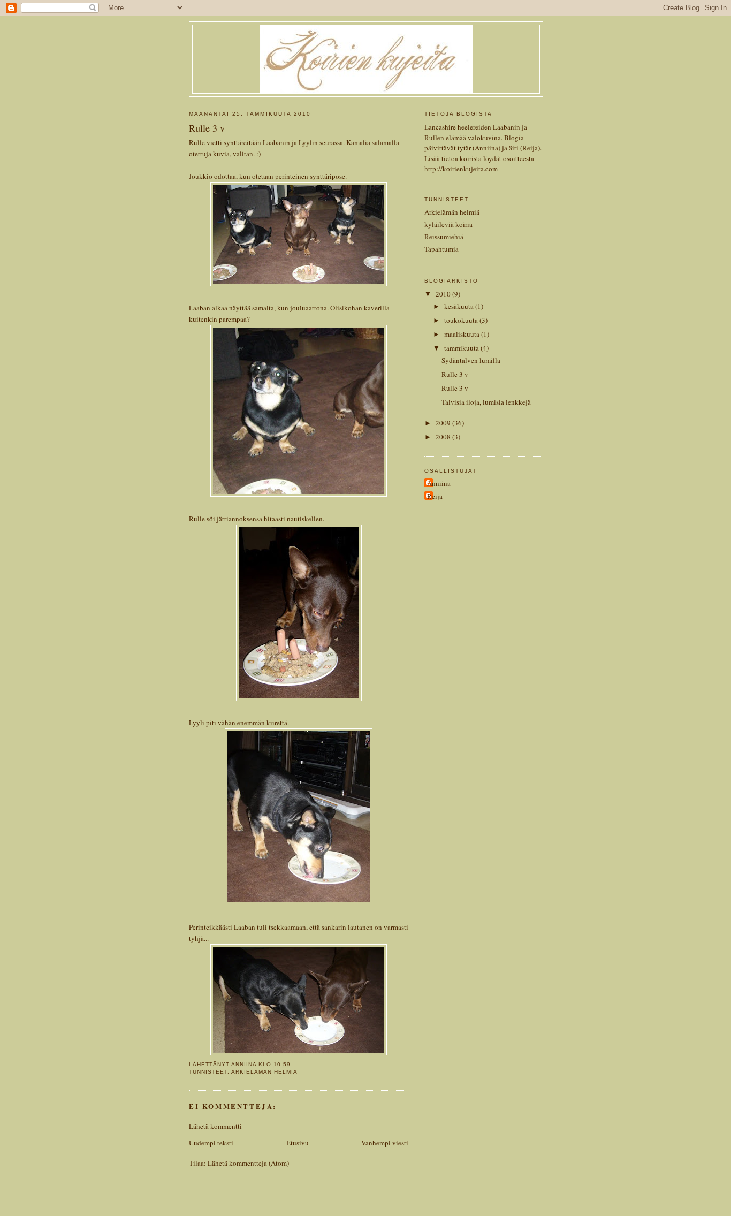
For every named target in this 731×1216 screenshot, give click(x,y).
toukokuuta (461, 320)
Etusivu (297, 1142)
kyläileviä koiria (448, 224)
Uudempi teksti (211, 1142)
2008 (444, 437)
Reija (435, 496)
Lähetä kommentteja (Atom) (248, 1163)
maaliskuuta (462, 334)
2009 (444, 423)
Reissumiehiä (443, 236)
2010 (444, 294)
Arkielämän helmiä (264, 1072)
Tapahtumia (441, 249)
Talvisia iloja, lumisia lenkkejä (486, 402)
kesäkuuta (459, 306)
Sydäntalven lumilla (470, 360)
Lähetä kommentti (215, 1126)
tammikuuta (462, 348)
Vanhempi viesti (384, 1142)
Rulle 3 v (454, 374)
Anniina (439, 483)
